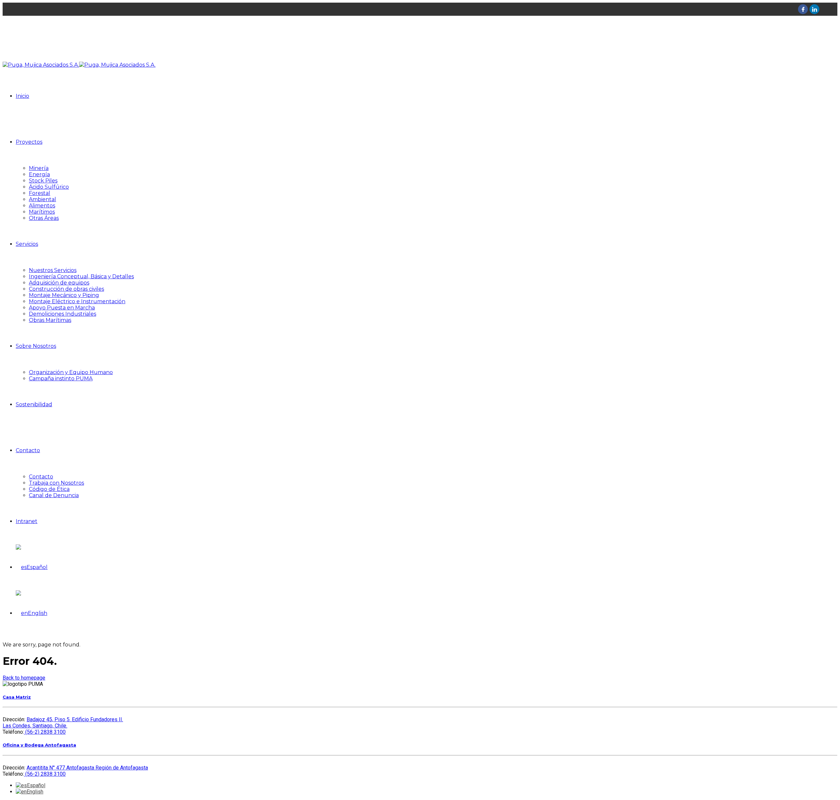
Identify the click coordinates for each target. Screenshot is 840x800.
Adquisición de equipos (59, 283)
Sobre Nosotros (36, 346)
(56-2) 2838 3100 (45, 732)
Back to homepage (24, 678)
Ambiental (42, 199)
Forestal (39, 193)
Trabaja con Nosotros (56, 483)
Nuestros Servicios (52, 270)
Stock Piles (43, 181)
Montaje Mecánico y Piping (64, 295)
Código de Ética (49, 489)
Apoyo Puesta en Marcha (62, 308)
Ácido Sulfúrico (49, 187)
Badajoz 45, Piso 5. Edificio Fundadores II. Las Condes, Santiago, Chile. (63, 722)
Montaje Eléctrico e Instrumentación (77, 301)
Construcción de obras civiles (66, 289)
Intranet (26, 521)
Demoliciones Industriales (62, 314)
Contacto (28, 450)
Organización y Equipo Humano (71, 372)
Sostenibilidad (34, 404)
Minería (39, 168)
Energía (39, 174)
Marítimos (42, 212)
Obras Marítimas (50, 320)
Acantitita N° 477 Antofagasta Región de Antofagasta (87, 768)
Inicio (22, 96)
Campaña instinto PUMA (61, 378)
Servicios (27, 244)
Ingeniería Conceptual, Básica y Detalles (81, 276)
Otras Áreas (44, 218)
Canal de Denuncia (54, 495)
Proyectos (29, 142)
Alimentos (42, 205)
